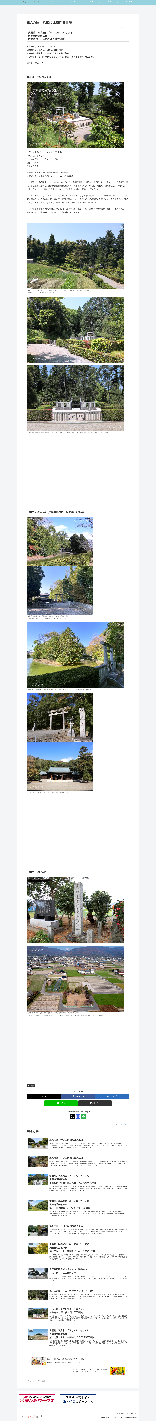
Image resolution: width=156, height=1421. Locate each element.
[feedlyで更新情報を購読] (83, 1116)
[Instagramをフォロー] (78, 1116)
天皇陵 (31, 1086)
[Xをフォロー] (72, 1116)
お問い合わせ (132, 1413)
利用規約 (120, 1413)
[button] (95, 1103)
